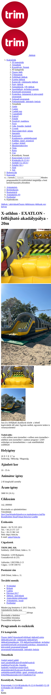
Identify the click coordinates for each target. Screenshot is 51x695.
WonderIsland (15, 514)
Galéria (10, 591)
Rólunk (10, 588)
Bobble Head (11, 517)
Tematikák (16, 65)
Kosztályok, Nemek (20, 67)
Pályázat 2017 (13, 593)
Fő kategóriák (18, 62)
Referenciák (12, 172)
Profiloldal (11, 603)
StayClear (5, 514)
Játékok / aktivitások (9, 204)
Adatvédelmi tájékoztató (17, 598)
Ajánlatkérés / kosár (15, 600)
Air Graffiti (33, 517)
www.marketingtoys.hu (31, 514)
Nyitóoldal (11, 586)
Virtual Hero (22, 517)
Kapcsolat (11, 175)
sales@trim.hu (14, 537)
